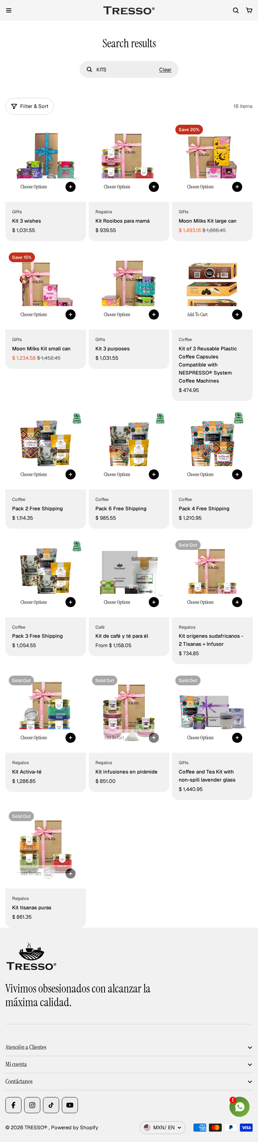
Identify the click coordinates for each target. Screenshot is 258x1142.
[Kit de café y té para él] (129, 577)
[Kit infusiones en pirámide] (129, 712)
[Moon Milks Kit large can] (212, 161)
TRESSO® (37, 1127)
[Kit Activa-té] (45, 712)
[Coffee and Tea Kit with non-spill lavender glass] (212, 712)
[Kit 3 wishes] (45, 161)
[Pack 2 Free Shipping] (45, 449)
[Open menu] (8, 10)
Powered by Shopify (74, 1127)
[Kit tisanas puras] (45, 848)
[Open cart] (249, 10)
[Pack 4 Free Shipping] (212, 449)
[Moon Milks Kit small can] (45, 289)
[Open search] (236, 10)
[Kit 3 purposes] (129, 289)
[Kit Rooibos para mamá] (129, 161)
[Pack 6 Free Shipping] (129, 449)
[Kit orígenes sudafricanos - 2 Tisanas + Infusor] (212, 577)
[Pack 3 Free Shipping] (45, 577)
